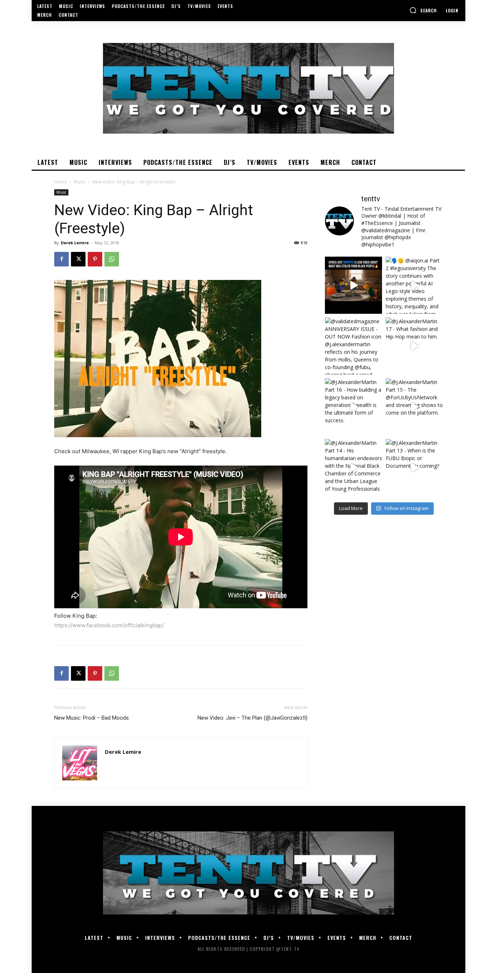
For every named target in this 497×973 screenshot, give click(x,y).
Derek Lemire (75, 242)
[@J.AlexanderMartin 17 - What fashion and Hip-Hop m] (414, 346)
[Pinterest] (95, 259)
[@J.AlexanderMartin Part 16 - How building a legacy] (353, 406)
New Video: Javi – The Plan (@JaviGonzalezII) (252, 718)
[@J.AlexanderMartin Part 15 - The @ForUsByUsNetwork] (414, 406)
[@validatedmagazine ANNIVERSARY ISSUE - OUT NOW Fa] (353, 346)
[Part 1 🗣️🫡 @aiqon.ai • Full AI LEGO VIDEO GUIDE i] (353, 285)
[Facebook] (61, 259)
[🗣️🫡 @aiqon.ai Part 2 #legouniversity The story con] (414, 285)
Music (80, 182)
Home (60, 182)
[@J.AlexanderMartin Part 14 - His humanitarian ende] (353, 467)
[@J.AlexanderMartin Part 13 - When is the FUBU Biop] (414, 467)
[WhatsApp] (111, 259)
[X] (78, 259)
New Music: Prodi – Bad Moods (91, 718)
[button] (423, 10)
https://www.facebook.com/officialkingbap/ (109, 625)
